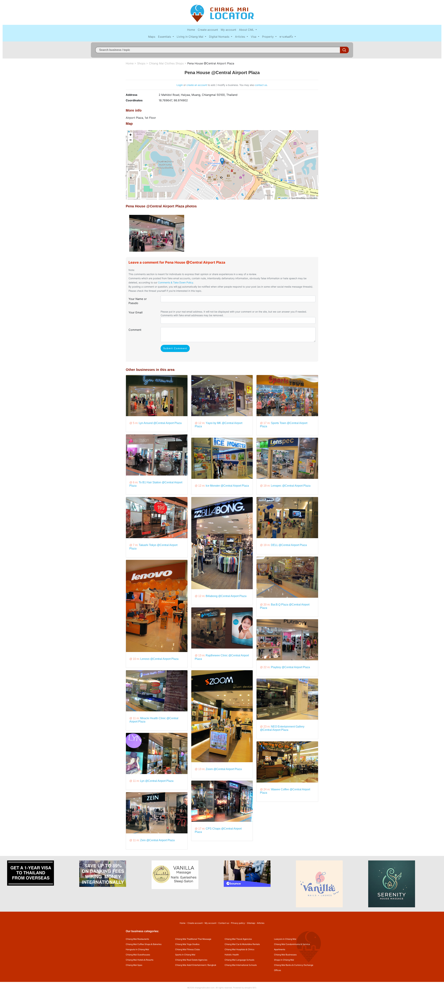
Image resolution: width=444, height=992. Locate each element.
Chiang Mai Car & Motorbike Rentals (242, 944)
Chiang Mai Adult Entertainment (190, 965)
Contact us (223, 923)
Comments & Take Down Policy (175, 282)
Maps (151, 36)
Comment (135, 329)
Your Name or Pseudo (138, 301)
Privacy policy (238, 923)
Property (268, 36)
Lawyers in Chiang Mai (285, 939)
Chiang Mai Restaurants (137, 939)
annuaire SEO (250, 987)
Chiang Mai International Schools (241, 965)
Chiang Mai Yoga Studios (187, 944)
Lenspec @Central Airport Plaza (290, 485)
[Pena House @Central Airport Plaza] (156, 233)
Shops (141, 63)
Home (191, 29)
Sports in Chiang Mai (185, 954)
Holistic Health (232, 954)
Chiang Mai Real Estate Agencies (191, 960)
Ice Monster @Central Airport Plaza (227, 485)
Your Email (136, 312)
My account (228, 29)
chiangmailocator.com (204, 987)
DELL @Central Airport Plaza (289, 545)
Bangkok (212, 965)
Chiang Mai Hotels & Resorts (139, 960)
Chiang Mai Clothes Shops (166, 63)
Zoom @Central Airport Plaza (224, 769)
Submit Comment (175, 348)
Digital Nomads (219, 36)
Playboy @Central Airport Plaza (290, 667)
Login (180, 84)
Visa (254, 36)
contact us (261, 84)
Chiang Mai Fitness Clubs (187, 949)
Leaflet (283, 197)
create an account (196, 84)
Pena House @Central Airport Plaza (210, 63)
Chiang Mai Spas (134, 965)
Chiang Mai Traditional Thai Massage (193, 939)
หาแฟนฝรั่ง (286, 36)
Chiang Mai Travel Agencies (238, 939)
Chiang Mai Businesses (285, 954)
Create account (208, 29)
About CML (247, 29)
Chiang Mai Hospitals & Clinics (239, 949)
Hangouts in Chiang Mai (137, 949)
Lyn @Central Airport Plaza (156, 780)
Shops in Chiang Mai (284, 960)
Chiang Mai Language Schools (239, 960)
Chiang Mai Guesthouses (138, 954)
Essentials (165, 36)
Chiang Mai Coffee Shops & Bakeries (143, 944)
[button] (222, 161)
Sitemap (251, 923)
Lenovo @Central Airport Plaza (159, 658)
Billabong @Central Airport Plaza (226, 596)
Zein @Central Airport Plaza (157, 840)
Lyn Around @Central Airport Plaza (160, 423)
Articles (240, 36)
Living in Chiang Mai (190, 36)
